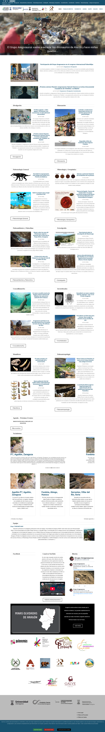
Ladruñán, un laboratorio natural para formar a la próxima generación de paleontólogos (85, 112)
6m (88, 590)
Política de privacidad (93, 723)
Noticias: (12, 1)
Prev (12, 451)
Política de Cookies (82, 717)
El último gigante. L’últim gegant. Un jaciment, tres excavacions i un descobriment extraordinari (41, 112)
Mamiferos (78, 2)
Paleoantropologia (84, 2)
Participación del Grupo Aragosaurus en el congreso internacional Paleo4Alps (66, 64)
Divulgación (16, 2)
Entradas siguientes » (89, 519)
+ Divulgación (16, 157)
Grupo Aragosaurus (84, 558)
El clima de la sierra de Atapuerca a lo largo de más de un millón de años (41, 258)
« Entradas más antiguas (16, 519)
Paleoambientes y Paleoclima (26, 2)
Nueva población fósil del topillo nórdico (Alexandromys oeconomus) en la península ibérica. (41, 383)
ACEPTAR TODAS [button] (38, 729)
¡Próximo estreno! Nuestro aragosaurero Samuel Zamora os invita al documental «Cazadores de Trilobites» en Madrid (67, 87)
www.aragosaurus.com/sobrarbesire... (83, 569)
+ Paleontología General (20, 218)
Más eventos (16, 428)
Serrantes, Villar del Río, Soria (69, 454)
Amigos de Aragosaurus (94, 2)
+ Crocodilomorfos (18, 346)
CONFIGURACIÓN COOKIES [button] (64, 729)
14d (89, 565)
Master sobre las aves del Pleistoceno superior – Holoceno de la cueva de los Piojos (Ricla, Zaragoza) (41, 235)
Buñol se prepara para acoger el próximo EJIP (41, 193)
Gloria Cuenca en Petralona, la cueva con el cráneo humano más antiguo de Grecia (85, 360)
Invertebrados (71, 2)
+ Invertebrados (61, 341)
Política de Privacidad (83, 715)
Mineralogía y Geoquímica (54, 2)
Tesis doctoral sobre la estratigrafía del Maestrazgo (85, 233)
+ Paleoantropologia (63, 409)
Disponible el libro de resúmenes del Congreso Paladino (85, 142)
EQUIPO (90, 9)
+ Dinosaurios (60, 161)
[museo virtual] (75, 668)
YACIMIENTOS (77, 9)
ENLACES (95, 9)
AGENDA (85, 9)
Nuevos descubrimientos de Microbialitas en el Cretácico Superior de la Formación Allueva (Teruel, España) (85, 257)
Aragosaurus (4, 2)
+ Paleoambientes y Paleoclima (22, 280)
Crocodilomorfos (64, 2)
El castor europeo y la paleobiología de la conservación (41, 360)
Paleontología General (37, 2)
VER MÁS (78, 626)
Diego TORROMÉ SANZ (16, 526)
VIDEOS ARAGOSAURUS (52, 600)
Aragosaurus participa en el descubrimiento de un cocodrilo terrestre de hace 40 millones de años (41, 323)
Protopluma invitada (6, 4)
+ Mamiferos (16, 408)
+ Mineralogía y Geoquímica (65, 219)
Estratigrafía (45, 2)
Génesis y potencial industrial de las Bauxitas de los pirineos (85, 174)
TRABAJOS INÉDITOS (68, 9)
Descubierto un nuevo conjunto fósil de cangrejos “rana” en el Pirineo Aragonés (85, 294)
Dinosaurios (10, 2)
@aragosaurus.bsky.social (82, 559)
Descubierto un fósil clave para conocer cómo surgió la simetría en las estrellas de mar (85, 318)
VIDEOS (101, 9)
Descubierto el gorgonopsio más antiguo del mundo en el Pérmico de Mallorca (41, 175)
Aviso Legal (80, 712)
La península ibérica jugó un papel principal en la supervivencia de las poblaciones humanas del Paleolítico (85, 387)
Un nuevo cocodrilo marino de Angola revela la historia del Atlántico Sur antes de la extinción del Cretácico (41, 295)
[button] (52, 34)
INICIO (60, 9)
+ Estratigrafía (60, 280)
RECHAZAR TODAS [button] (49, 729)
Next (93, 451)
